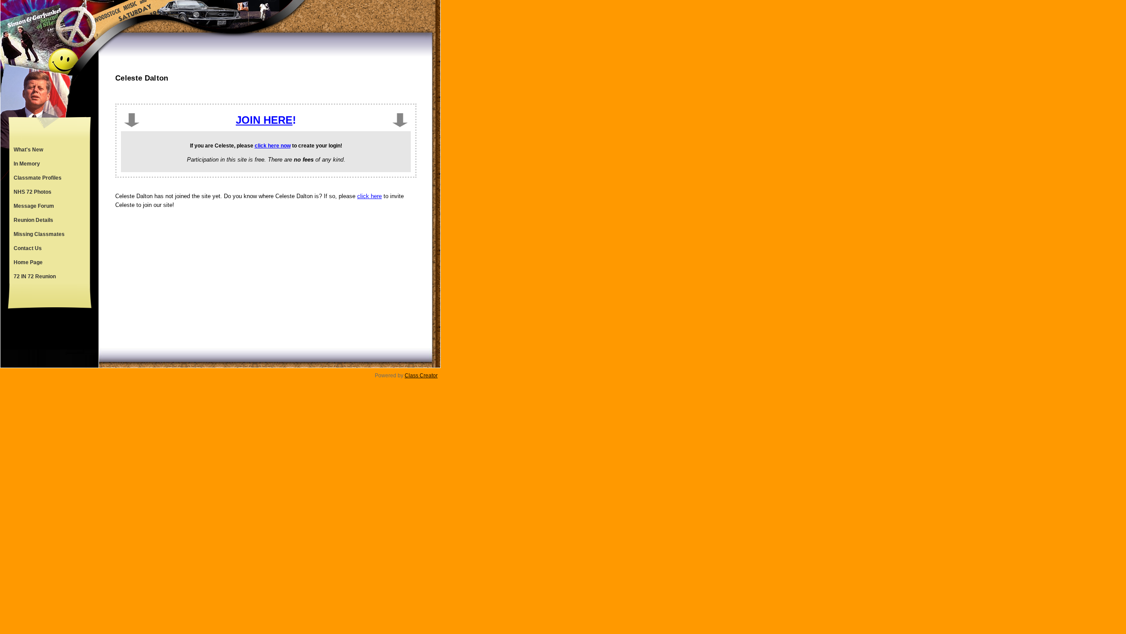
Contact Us (28, 248)
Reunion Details (33, 220)
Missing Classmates (39, 234)
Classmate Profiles (38, 178)
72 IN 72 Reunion (35, 276)
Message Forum (34, 206)
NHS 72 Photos (32, 192)
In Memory (27, 164)
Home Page (28, 262)
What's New (28, 150)
